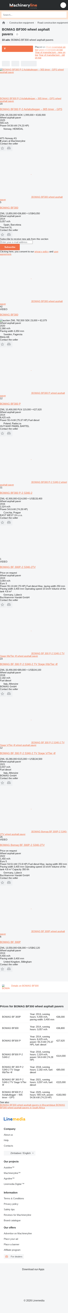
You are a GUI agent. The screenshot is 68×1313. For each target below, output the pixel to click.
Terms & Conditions (14, 1198)
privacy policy (41, 251)
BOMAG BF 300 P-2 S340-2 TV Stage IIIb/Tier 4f (29, 664)
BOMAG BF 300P (10, 942)
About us (8, 1134)
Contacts (8, 1145)
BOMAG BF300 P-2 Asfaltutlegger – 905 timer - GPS (31, 109)
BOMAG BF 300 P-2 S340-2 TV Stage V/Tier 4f (28, 753)
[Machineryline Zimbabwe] (22, 5)
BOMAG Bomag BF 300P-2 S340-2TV (22, 845)
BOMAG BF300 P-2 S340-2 (16, 492)
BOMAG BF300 (9, 207)
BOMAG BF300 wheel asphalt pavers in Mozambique (28, 1105)
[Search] (63, 15)
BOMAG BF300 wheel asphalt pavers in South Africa (32, 1106)
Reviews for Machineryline (17, 1215)
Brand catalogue (12, 1220)
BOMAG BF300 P (10, 403)
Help (6, 1140)
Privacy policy (11, 1204)
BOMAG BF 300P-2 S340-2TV (18, 567)
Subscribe (9, 247)
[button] (63, 5)
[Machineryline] (4, 23)
